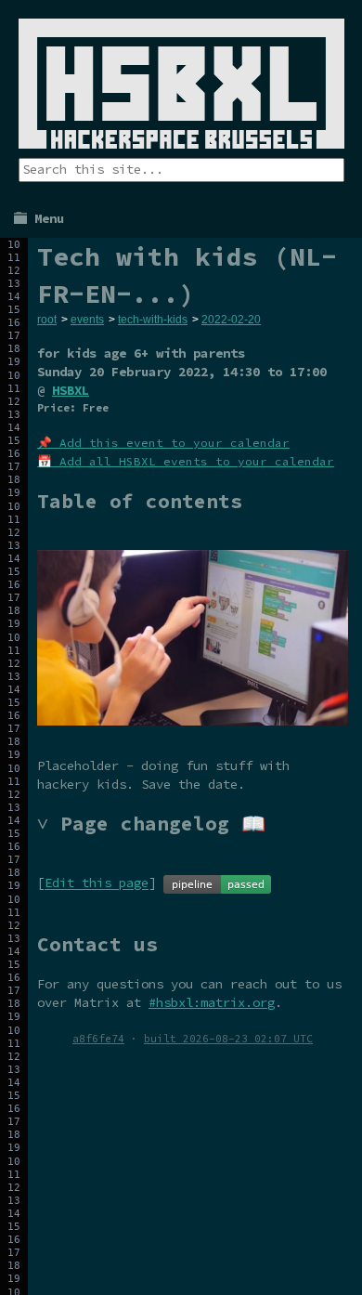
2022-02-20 (231, 319)
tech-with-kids (152, 319)
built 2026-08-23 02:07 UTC (228, 1038)
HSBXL (70, 390)
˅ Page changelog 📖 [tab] (151, 823)
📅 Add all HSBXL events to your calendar (185, 461)
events (87, 319)
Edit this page (97, 883)
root (47, 319)
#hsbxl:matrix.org (212, 1002)
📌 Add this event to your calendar (163, 443)
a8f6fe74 (98, 1038)
